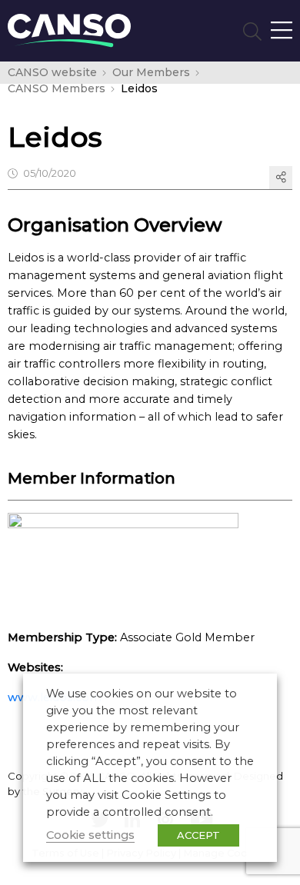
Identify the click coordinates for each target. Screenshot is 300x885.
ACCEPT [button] (198, 835)
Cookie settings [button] (90, 835)
